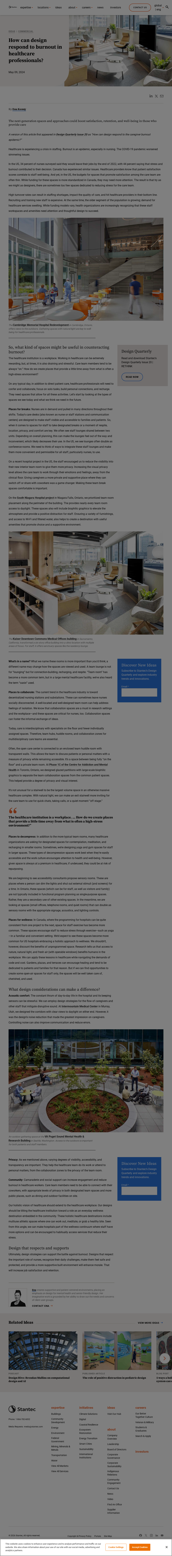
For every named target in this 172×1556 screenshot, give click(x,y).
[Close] (166, 1547)
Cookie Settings (116, 1547)
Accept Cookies (140, 1547)
